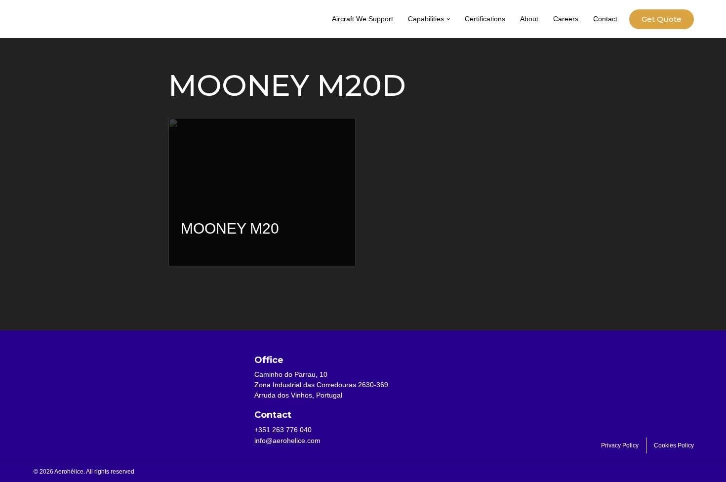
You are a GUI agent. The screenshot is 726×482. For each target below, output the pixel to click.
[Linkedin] (664, 355)
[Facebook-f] (638, 355)
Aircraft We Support (362, 19)
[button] (448, 19)
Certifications (485, 19)
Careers (565, 19)
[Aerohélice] (66, 29)
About (529, 19)
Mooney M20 (230, 228)
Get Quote (662, 19)
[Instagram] (690, 355)
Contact (605, 19)
